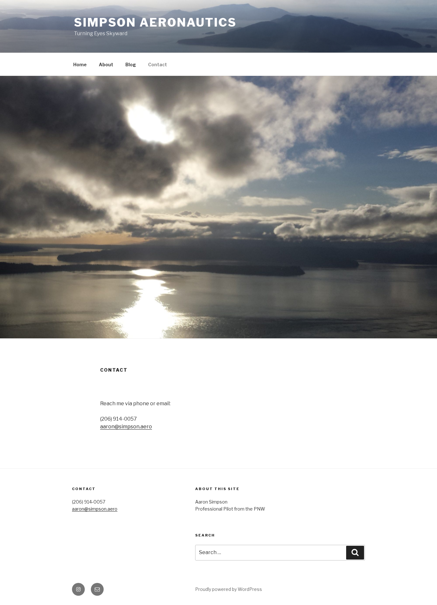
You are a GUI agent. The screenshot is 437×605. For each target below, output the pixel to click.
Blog (130, 64)
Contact (157, 64)
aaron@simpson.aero (126, 427)
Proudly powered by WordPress (228, 589)
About (106, 64)
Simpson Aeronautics (155, 22)
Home (80, 64)
